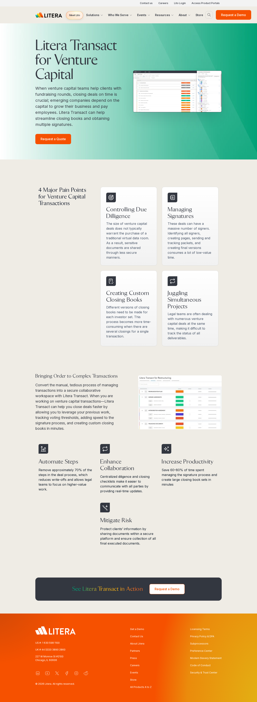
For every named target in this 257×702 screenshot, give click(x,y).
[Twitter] (57, 673)
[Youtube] (47, 673)
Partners (135, 650)
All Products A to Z (141, 687)
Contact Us (136, 636)
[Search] (209, 15)
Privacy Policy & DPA (202, 636)
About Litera (137, 643)
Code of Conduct (200, 665)
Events (134, 672)
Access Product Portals (206, 3)
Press (133, 658)
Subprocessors (199, 643)
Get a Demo (137, 629)
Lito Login (180, 3)
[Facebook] (66, 673)
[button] (74, 15)
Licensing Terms (200, 629)
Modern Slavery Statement (206, 658)
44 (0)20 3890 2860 (53, 649)
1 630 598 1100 (51, 642)
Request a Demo (233, 15)
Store (133, 679)
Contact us (146, 3)
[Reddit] (86, 673)
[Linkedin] (37, 673)
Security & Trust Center (203, 672)
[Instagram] (76, 673)
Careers (163, 3)
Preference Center (201, 650)
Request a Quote (53, 139)
